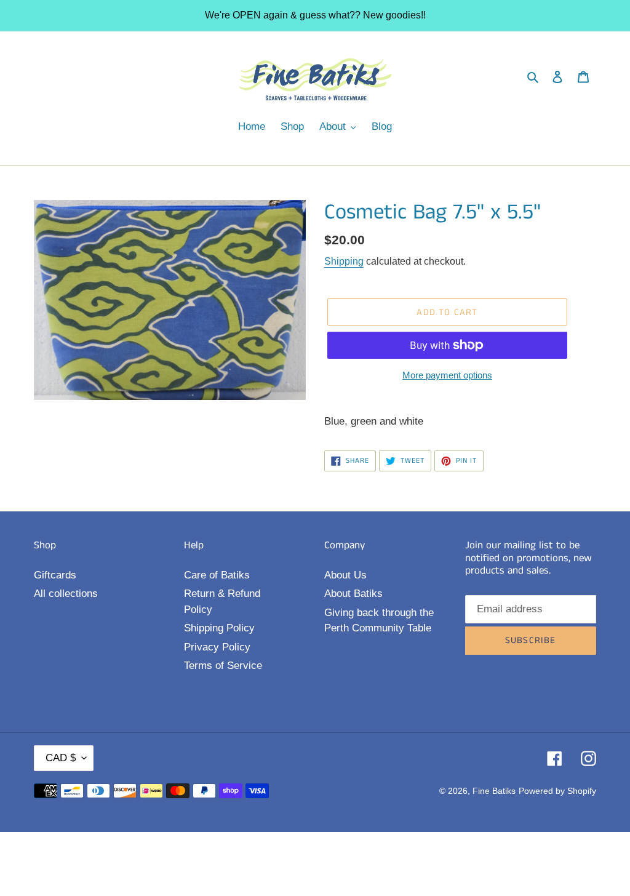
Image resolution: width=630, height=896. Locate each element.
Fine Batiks (494, 791)
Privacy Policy (217, 647)
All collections (66, 593)
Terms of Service (223, 665)
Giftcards (55, 575)
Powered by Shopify (557, 791)
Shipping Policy (219, 628)
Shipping (344, 261)
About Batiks (353, 593)
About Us (345, 575)
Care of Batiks (217, 575)
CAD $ (61, 758)
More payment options (447, 375)
